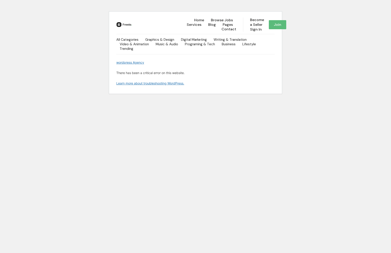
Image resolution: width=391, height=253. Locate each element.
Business (229, 44)
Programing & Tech (200, 44)
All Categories (127, 39)
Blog (212, 24)
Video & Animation (134, 44)
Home (199, 20)
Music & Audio (167, 44)
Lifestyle (249, 44)
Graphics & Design (159, 39)
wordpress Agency (130, 62)
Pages (228, 24)
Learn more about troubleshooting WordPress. (150, 83)
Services (194, 24)
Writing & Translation (230, 39)
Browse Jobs (222, 20)
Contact (229, 29)
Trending (126, 48)
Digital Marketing (194, 39)
